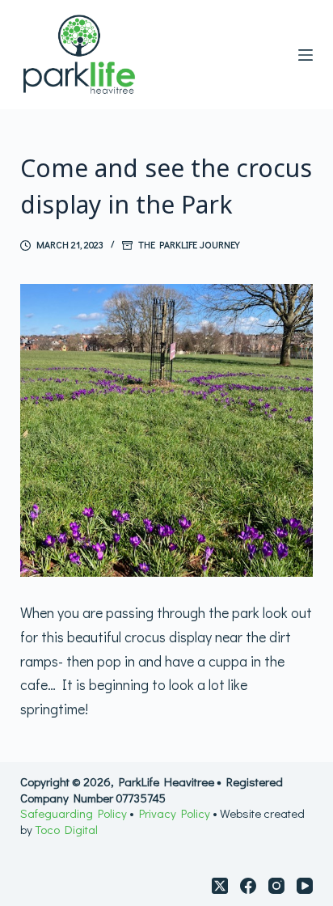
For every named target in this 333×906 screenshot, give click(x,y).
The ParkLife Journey (188, 244)
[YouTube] (305, 886)
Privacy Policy (174, 813)
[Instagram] (276, 886)
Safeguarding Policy (74, 813)
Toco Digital (66, 829)
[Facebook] (248, 886)
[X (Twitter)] (220, 886)
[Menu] (305, 55)
